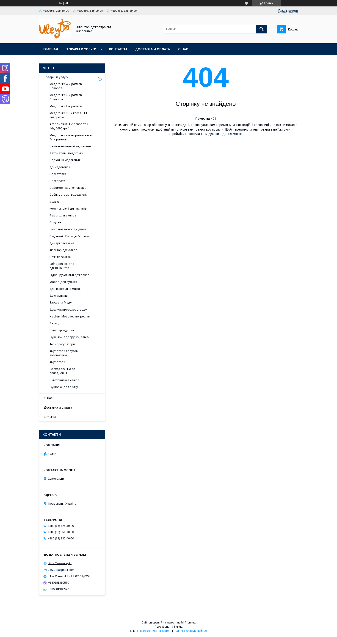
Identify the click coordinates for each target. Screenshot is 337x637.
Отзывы (50, 417)
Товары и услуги (81, 49)
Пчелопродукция (62, 330)
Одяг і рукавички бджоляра (69, 275)
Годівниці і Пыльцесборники (70, 236)
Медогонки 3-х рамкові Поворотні (66, 97)
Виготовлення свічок (64, 380)
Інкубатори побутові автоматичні (64, 353)
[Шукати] (261, 29)
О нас (183, 49)
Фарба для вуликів (63, 282)
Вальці (54, 323)
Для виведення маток (225, 134)
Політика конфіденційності (191, 630)
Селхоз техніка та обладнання (62, 371)
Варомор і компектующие (68, 187)
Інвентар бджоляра (63, 250)
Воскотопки (58, 174)
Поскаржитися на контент (155, 630)
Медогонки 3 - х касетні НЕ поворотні (69, 115)
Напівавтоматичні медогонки (70, 146)
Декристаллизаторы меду (68, 309)
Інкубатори (57, 362)
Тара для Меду (61, 302)
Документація (59, 295)
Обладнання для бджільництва (62, 266)
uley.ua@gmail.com (61, 569)
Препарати (57, 181)
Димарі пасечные (62, 243)
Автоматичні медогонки (66, 153)
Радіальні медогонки (65, 160)
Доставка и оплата (152, 49)
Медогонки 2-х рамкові (66, 106)
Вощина (55, 222)
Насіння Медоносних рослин (70, 316)
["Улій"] (55, 37)
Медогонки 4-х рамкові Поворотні (66, 86)
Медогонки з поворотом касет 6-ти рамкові (71, 137)
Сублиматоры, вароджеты (68, 194)
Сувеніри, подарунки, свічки (69, 337)
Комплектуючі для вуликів (68, 208)
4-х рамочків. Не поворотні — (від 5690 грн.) (71, 126)
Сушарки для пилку (64, 387)
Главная (50, 49)
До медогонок (60, 167)
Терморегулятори (62, 344)
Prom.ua (190, 622)
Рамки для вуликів (63, 215)
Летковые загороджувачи (68, 229)
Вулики (55, 201)
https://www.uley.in (60, 563)
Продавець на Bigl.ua (168, 626)
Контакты (118, 49)
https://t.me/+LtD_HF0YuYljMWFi (69, 576)
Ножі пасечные (60, 257)
